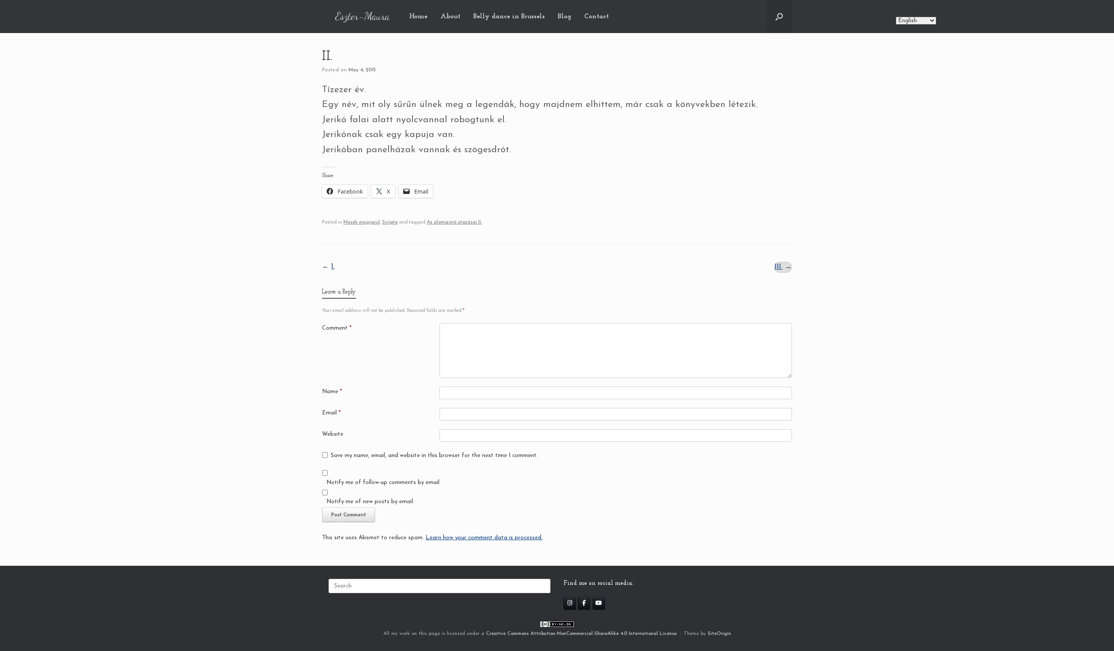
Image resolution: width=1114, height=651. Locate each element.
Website (332, 434)
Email (331, 413)
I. (333, 266)
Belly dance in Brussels (509, 16)
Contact (596, 16)
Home (418, 16)
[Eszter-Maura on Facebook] (584, 603)
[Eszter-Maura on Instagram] (570, 603)
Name (332, 391)
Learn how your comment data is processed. (484, 538)
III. (778, 267)
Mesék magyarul (361, 222)
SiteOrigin (719, 633)
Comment (337, 328)
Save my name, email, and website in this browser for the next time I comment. (434, 455)
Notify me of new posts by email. (370, 501)
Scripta (390, 222)
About (450, 16)
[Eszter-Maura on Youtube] (599, 603)
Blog (564, 16)
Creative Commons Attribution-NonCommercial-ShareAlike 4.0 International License (581, 633)
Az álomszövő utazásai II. (454, 222)
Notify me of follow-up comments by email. (383, 482)
